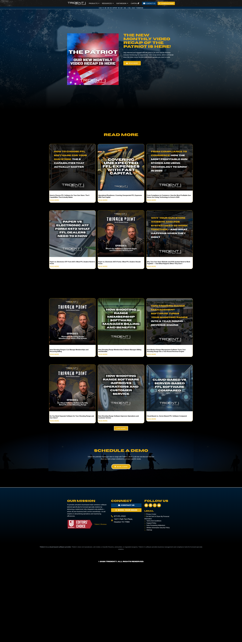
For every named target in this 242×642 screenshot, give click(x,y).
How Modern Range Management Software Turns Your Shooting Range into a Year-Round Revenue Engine (166, 350)
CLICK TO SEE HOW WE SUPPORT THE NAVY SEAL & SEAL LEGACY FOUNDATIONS (121, 8)
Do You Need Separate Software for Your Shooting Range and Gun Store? (72, 417)
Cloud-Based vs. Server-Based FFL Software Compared (167, 416)
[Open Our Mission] (127, 3)
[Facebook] (146, 505)
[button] (121, 428)
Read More (54, 200)
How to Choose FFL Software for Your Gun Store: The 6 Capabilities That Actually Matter (69, 196)
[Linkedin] (150, 505)
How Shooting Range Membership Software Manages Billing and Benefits (119, 350)
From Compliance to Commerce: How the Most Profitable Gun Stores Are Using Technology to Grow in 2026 (169, 196)
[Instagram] (155, 505)
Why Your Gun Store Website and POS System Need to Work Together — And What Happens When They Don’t (168, 262)
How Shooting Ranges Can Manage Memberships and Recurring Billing (69, 350)
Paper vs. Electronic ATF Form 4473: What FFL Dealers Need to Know (72, 262)
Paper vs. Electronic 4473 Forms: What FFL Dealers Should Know (119, 262)
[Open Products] (99, 3)
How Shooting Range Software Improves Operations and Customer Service (118, 417)
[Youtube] (159, 505)
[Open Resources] (113, 3)
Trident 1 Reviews (100, 524)
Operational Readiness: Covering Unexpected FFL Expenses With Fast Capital (120, 196)
